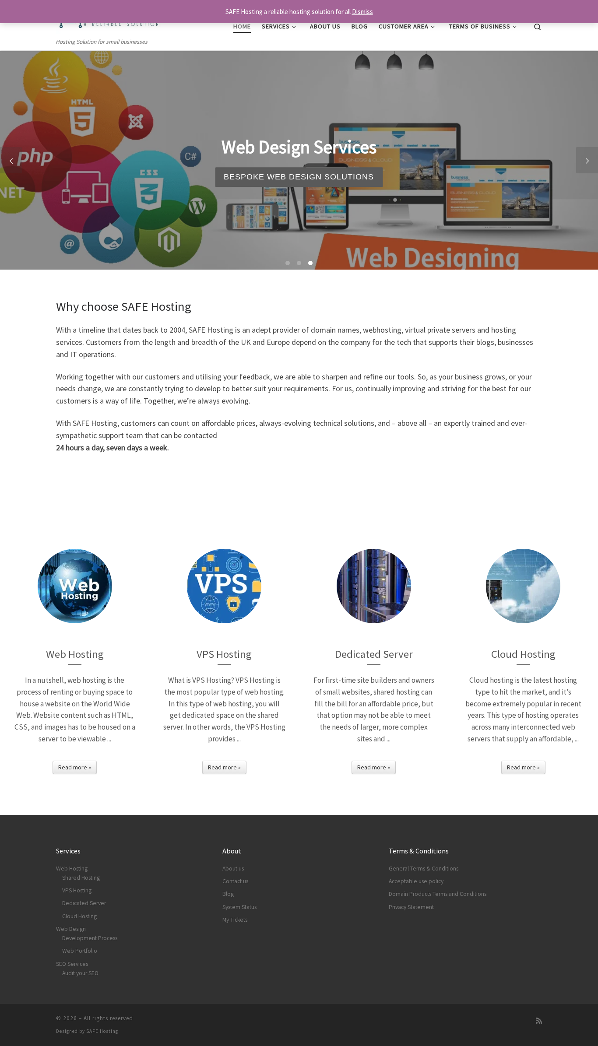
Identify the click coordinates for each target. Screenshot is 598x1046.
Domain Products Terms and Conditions (437, 894)
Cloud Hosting (79, 916)
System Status (239, 907)
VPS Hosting (76, 890)
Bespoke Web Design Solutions (299, 176)
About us (233, 868)
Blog (228, 894)
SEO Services (72, 964)
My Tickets (234, 919)
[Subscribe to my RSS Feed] (539, 1020)
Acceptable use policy (416, 881)
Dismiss (362, 11)
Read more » (74, 767)
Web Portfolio (79, 951)
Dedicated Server (84, 903)
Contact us (235, 881)
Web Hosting (72, 868)
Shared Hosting (81, 877)
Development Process (89, 938)
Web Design (71, 929)
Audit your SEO (80, 973)
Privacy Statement (411, 907)
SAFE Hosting (102, 1031)
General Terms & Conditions (423, 868)
